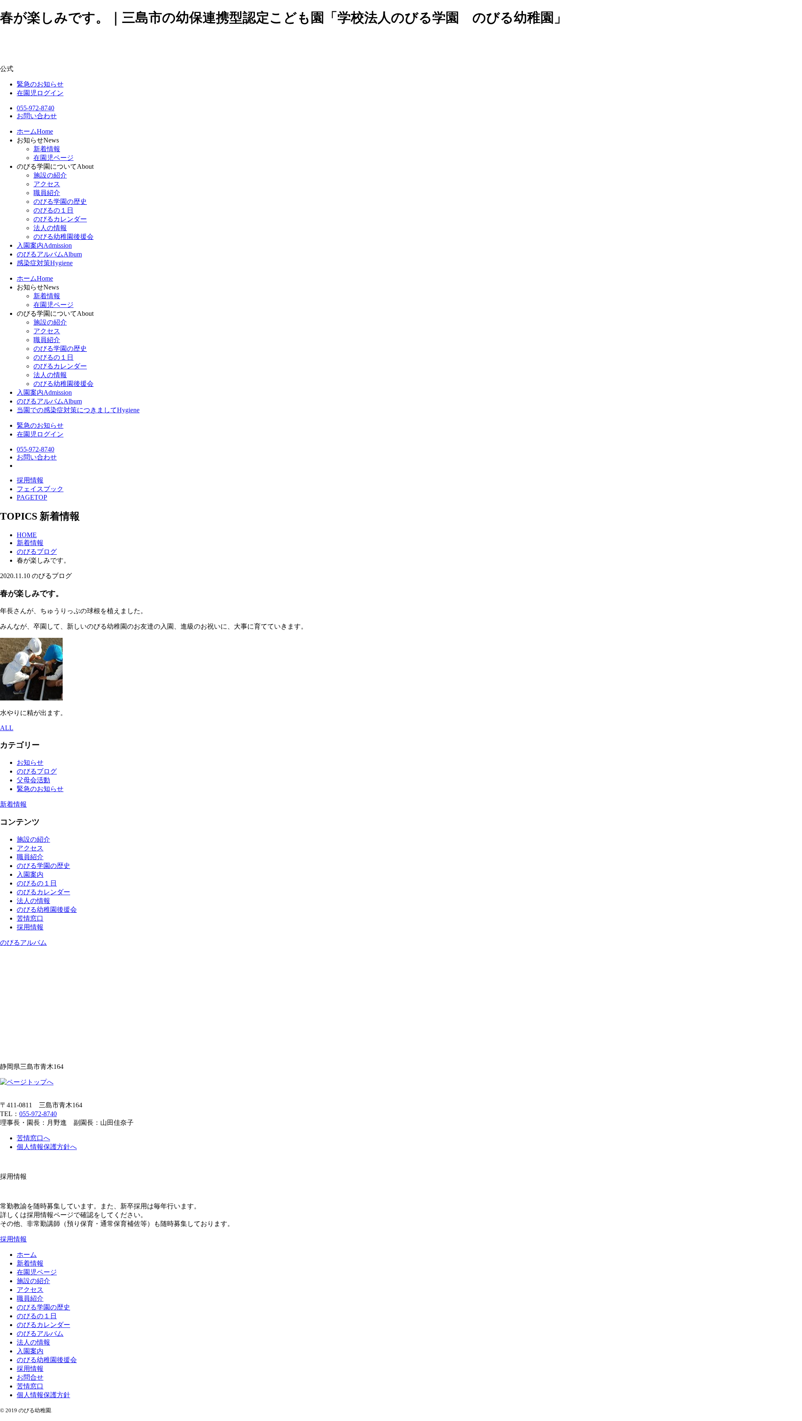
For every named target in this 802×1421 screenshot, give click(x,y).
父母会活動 (33, 780)
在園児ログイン (40, 92)
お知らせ (30, 762)
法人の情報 (50, 227)
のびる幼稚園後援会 (63, 236)
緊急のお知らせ (40, 84)
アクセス (46, 184)
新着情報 (46, 148)
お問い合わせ (37, 115)
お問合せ (30, 1377)
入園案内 (30, 874)
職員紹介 (46, 192)
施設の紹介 (50, 175)
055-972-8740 (35, 108)
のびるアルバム (23, 942)
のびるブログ (37, 771)
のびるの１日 (53, 210)
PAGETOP (32, 497)
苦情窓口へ (33, 1138)
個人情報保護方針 (43, 1394)
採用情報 (30, 927)
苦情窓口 (30, 918)
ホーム (27, 1254)
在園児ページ (53, 157)
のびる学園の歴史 (60, 201)
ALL (6, 727)
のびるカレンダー (60, 219)
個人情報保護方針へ (47, 1146)
